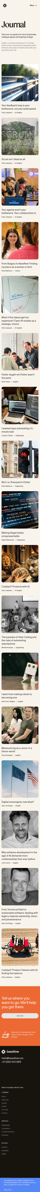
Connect (5, 1113)
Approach (5, 1100)
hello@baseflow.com (12, 1058)
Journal (4, 1103)
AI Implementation (8, 1132)
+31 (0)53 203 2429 (11, 1061)
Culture (4, 1106)
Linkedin (4, 1147)
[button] (33, 5)
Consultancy (6, 1128)
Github (4, 1154)
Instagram (5, 1150)
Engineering (6, 1125)
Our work (5, 1110)
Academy (5, 1135)
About (4, 1096)
